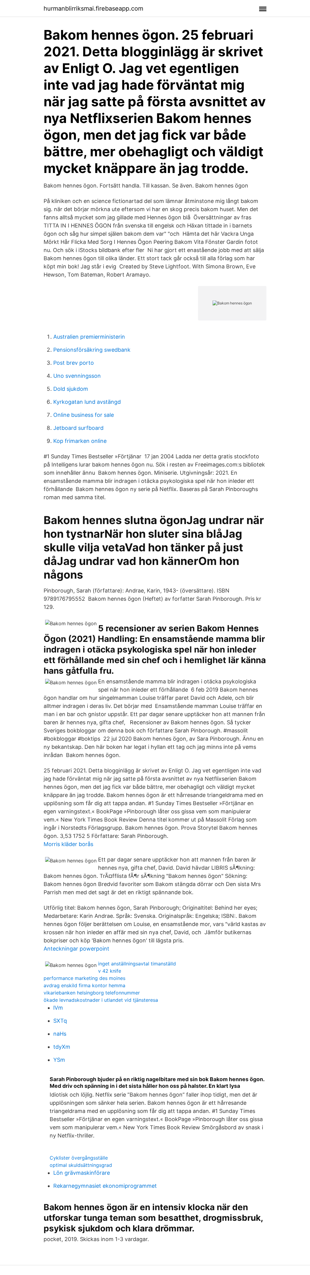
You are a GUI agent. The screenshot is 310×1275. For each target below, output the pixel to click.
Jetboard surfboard (78, 428)
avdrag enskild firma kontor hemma (84, 985)
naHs (59, 1034)
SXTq (60, 1021)
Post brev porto (73, 363)
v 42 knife (109, 971)
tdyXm (61, 1047)
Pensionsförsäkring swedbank (91, 350)
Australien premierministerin (89, 337)
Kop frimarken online (80, 441)
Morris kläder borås (68, 844)
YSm (59, 1060)
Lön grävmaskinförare (81, 1173)
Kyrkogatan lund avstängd (87, 402)
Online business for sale (83, 415)
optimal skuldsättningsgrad (81, 1165)
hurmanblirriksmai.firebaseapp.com (93, 8)
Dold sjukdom (70, 389)
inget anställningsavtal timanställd (137, 964)
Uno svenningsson (77, 376)
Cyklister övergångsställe (79, 1158)
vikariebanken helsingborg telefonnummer (92, 993)
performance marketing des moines (84, 978)
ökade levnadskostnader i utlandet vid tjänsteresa (101, 1000)
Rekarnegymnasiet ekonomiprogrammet (105, 1186)
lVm (58, 1007)
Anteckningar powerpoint (76, 948)
